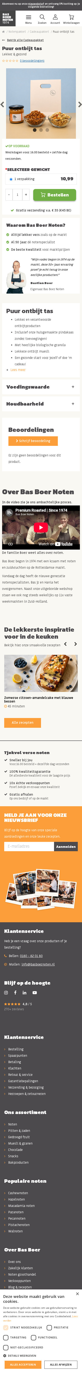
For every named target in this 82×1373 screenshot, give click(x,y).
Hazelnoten (16, 1199)
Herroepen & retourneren (26, 1094)
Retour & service (20, 1075)
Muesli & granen (20, 1143)
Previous (65, 644)
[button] (41, 1356)
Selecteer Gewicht (28, 169)
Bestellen (58, 194)
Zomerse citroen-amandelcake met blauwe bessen (38, 700)
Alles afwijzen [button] (61, 1364)
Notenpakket (17, 32)
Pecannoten (16, 1218)
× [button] (77, 1294)
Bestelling (15, 1049)
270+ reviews (14, 1009)
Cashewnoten (17, 1193)
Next (76, 644)
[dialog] (41, 1331)
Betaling (14, 1062)
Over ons (14, 1262)
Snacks (12, 1156)
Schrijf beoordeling (34, 441)
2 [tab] (41, 130)
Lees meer (18, 370)
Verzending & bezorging (25, 1087)
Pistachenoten (18, 1225)
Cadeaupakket (39, 32)
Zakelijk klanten (20, 1268)
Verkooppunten (19, 1281)
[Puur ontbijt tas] (41, 103)
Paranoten (15, 1212)
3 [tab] (47, 130)
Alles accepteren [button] (23, 1364)
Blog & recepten (19, 1287)
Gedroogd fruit (18, 1137)
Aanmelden (66, 846)
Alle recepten (22, 723)
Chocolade (15, 1150)
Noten (12, 1124)
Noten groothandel (21, 1274)
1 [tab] (35, 130)
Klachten (14, 1068)
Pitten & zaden (18, 1131)
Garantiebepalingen (22, 1081)
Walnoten (15, 1231)
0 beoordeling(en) (32, 61)
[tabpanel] (41, 103)
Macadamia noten (21, 1206)
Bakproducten (18, 1162)
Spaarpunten (17, 1056)
